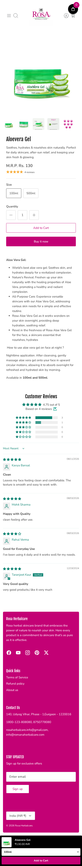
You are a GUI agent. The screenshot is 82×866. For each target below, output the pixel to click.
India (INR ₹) (17, 816)
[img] (12, 460)
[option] (41, 74)
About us (12, 690)
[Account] (64, 15)
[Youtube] (18, 652)
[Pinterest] (37, 652)
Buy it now (41, 241)
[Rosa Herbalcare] (41, 16)
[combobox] (41, 255)
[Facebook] (9, 652)
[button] (24, 417)
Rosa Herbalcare (23, 825)
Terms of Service (17, 677)
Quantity (12, 206)
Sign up (18, 789)
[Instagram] (27, 652)
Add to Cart (41, 228)
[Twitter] (46, 652)
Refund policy (15, 684)
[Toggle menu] (9, 15)
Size (9, 185)
